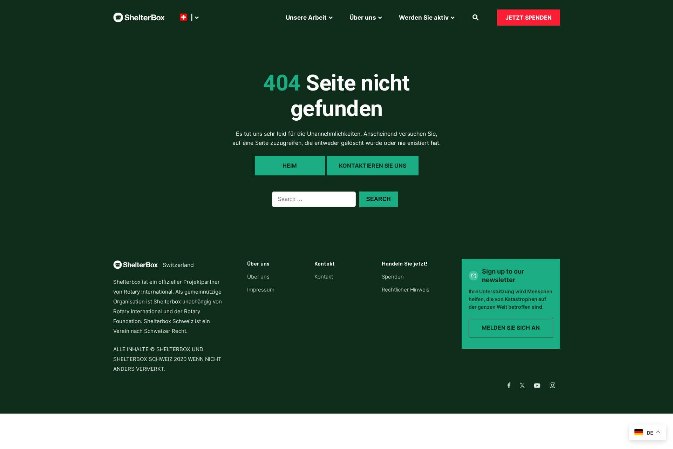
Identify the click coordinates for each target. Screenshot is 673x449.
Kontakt (323, 276)
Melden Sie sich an (511, 327)
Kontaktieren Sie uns (372, 165)
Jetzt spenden (528, 17)
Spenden (393, 276)
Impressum (260, 289)
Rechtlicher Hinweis (405, 289)
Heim (290, 165)
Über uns (258, 276)
